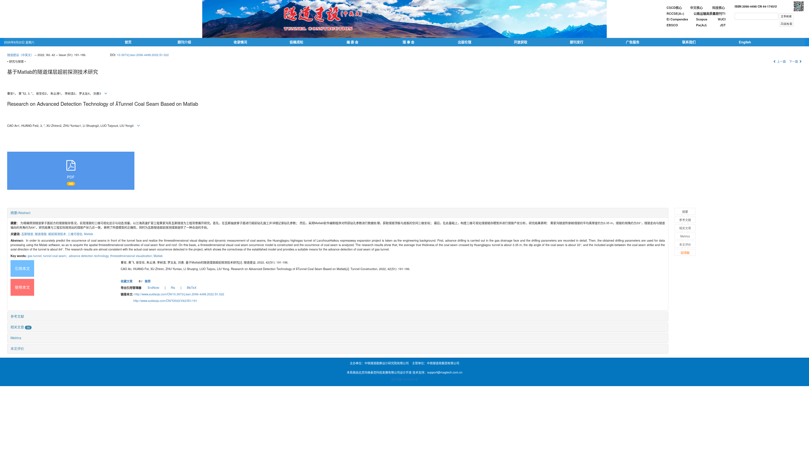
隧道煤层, (41, 234)
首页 (128, 42)
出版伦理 (464, 42)
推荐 (148, 281)
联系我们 (689, 42)
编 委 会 (352, 42)
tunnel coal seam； (76, 256)
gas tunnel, (35, 256)
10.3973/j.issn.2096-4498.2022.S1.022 (143, 55)
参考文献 (17, 316)
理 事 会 (408, 42)
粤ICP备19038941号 (404, 379)
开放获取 (520, 42)
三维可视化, (76, 234)
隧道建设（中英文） (20, 55)
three (136, 256)
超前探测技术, (58, 234)
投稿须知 (296, 42)
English (745, 42)
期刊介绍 (184, 42)
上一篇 (781, 61)
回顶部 (685, 252)
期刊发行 (576, 42)
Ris (173, 287)
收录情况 (240, 42)
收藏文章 (127, 281)
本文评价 (17, 348)
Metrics (16, 337)
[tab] (337, 212)
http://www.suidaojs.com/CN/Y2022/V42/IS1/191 (165, 300)
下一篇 (794, 61)
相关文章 (20, 327)
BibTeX (191, 287)
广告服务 (632, 42)
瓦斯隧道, (28, 234)
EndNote (153, 287)
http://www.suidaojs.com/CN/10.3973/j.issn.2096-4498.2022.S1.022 (179, 294)
